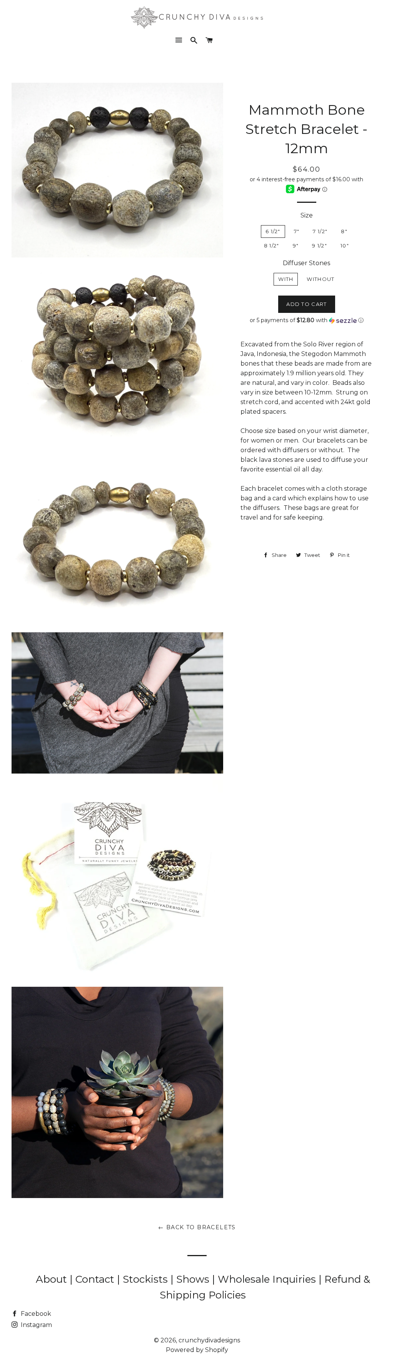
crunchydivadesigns (209, 1340)
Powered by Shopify (197, 1350)
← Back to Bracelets (197, 1227)
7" (297, 231)
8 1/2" (271, 245)
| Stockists (143, 1279)
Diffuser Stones (306, 263)
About (53, 1279)
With (285, 279)
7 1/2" (320, 231)
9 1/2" (319, 245)
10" (345, 245)
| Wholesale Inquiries (265, 1279)
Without (320, 279)
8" (344, 231)
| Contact (93, 1279)
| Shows (191, 1279)
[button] (306, 320)
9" (296, 245)
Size (307, 215)
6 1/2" (272, 231)
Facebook (35, 1313)
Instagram (35, 1325)
